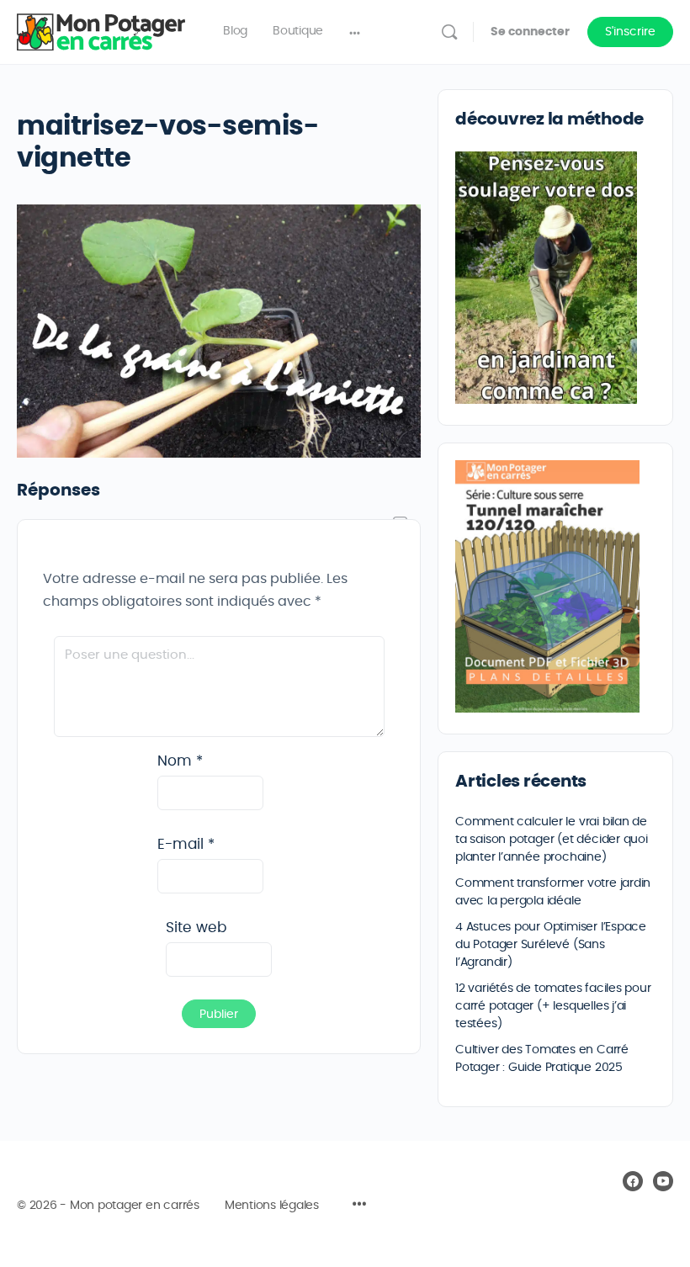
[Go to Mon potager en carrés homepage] (101, 29)
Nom (180, 761)
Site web (196, 927)
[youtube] (663, 1181)
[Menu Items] (359, 1206)
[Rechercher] (449, 32)
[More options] (354, 32)
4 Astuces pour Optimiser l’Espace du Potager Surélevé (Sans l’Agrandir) (550, 944)
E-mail (186, 844)
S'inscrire (630, 32)
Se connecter (530, 32)
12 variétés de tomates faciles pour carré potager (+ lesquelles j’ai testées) (553, 1006)
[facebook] (633, 1181)
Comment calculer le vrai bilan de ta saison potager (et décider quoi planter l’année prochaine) (551, 839)
